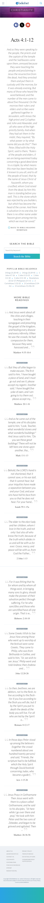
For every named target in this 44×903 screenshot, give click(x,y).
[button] (41, 3)
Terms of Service (27, 854)
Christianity (22, 10)
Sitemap (9, 868)
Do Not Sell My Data (28, 856)
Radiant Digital (11, 871)
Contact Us (10, 856)
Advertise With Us (12, 854)
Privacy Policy (27, 851)
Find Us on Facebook (13, 865)
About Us (9, 851)
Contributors (11, 862)
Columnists (10, 859)
